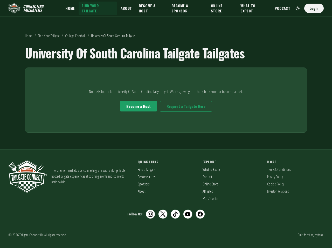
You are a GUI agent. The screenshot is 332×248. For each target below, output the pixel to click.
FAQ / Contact (211, 198)
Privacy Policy (275, 176)
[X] (163, 214)
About (126, 8)
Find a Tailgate (146, 169)
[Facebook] (200, 214)
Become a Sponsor (179, 8)
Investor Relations (278, 191)
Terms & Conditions (279, 169)
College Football (75, 35)
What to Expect (247, 8)
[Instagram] (150, 214)
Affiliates (208, 191)
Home (70, 8)
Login (314, 8)
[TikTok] (175, 214)
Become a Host (147, 8)
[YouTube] (187, 214)
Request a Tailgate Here (186, 106)
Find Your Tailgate (90, 8)
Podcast (282, 8)
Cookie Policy (275, 184)
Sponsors (143, 184)
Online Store (217, 8)
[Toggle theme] (297, 8)
